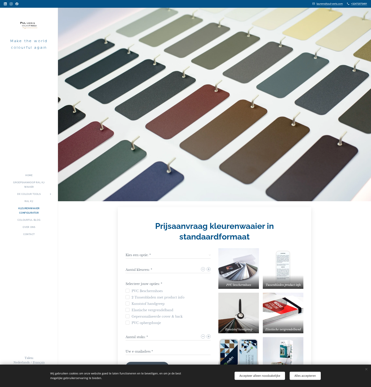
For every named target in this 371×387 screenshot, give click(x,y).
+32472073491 (359, 3)
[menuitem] (29, 175)
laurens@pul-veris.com (330, 3)
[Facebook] (16, 4)
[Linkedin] (5, 4)
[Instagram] (11, 4)
